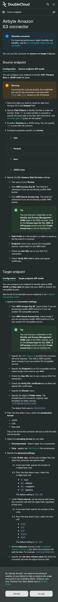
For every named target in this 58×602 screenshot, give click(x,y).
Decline (16, 594)
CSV (15, 137)
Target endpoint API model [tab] (31, 278)
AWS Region (28, 355)
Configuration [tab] (9, 68)
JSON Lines (19, 169)
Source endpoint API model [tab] (31, 68)
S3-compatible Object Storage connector (32, 44)
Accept (41, 594)
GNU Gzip (33, 448)
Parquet (17, 148)
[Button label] (54, 4)
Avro (15, 159)
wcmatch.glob (13, 118)
